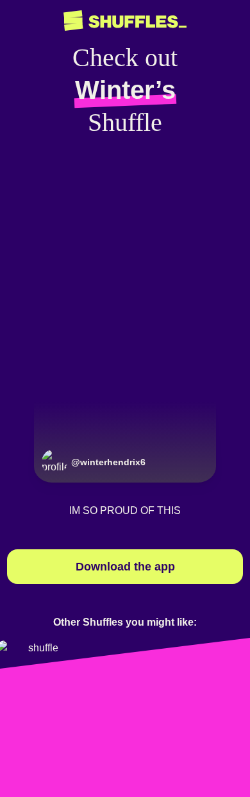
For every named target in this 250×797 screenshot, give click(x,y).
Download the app (125, 566)
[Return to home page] (125, 20)
